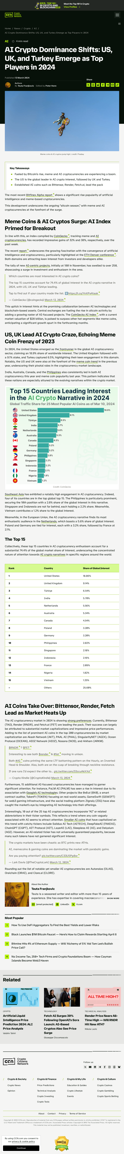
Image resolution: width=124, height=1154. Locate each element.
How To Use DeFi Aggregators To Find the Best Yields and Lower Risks (55, 925)
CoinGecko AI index (83, 314)
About (41, 1113)
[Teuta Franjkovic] (17, 894)
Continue (21, 1148)
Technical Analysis (95, 1011)
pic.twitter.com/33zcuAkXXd (72, 771)
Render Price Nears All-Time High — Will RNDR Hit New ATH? (101, 1020)
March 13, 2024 (54, 300)
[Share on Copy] (117, 85)
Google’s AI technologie (41, 792)
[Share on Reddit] (98, 85)
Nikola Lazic (91, 1029)
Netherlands (49, 521)
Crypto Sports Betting (107, 1096)
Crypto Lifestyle (75, 1091)
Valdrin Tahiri (9, 1033)
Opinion (11, 1091)
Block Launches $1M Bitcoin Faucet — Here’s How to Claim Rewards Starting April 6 (64, 934)
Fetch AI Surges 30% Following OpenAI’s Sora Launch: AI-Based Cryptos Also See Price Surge (61, 1024)
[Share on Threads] (93, 85)
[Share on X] (88, 85)
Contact (51, 1113)
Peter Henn (51, 86)
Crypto (27, 28)
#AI (17, 760)
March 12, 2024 (59, 862)
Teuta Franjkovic (26, 86)
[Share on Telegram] (107, 85)
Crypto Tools (43, 1101)
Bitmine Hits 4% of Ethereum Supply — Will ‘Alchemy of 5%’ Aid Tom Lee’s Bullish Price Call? (62, 945)
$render (43, 754)
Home (8, 28)
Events (70, 1096)
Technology (50, 1011)
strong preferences (79, 720)
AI (35, 28)
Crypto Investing (45, 1096)
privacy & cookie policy (23, 1141)
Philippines (54, 372)
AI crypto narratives (52, 554)
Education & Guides (76, 1085)
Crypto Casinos (104, 1085)
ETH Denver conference (99, 255)
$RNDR (13, 747)
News (17, 28)
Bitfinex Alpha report (39, 195)
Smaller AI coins (74, 819)
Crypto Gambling (105, 1091)
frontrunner (66, 349)
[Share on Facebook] (103, 85)
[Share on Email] (112, 85)
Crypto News (14, 1085)
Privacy (62, 1113)
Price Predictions (45, 1085)
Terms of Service (77, 1113)
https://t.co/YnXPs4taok (83, 293)
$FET (26, 747)
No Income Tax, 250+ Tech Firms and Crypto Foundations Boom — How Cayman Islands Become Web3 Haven (61, 958)
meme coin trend (87, 361)
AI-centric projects (38, 265)
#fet (56, 754)
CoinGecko (60, 236)
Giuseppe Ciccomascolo (56, 1037)
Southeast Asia (14, 494)
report (23, 250)
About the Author (39, 884)
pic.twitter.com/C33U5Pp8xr (60, 855)
